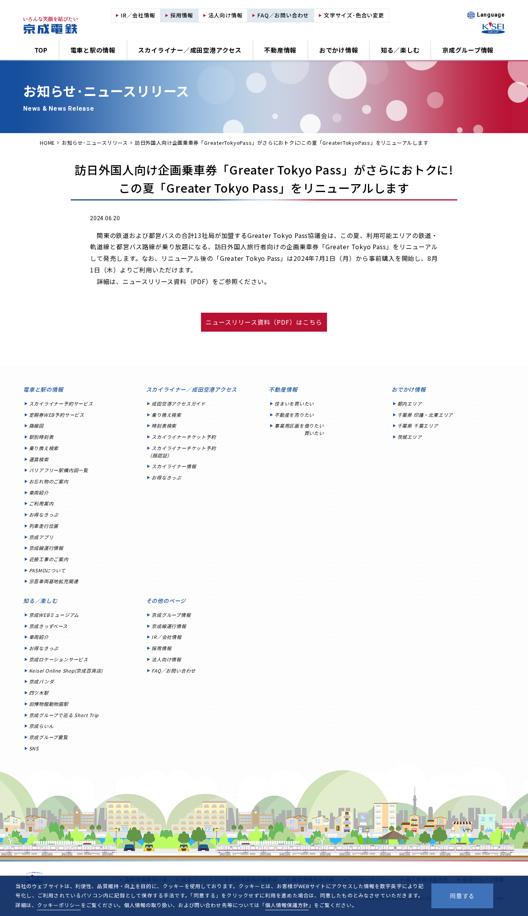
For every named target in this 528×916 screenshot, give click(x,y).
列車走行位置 (44, 525)
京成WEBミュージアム (54, 614)
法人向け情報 (166, 659)
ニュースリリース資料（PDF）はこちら (264, 322)
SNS (34, 748)
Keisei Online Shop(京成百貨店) (66, 670)
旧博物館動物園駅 (48, 703)
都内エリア (409, 403)
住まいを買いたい (294, 403)
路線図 (36, 425)
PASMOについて (47, 570)
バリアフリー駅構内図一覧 (58, 470)
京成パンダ (41, 681)
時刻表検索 (164, 425)
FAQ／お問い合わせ (174, 670)
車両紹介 (39, 492)
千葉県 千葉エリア (417, 425)
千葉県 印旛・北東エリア (425, 414)
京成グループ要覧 (48, 737)
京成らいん (41, 726)
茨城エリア (409, 436)
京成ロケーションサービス (58, 659)
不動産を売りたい (294, 414)
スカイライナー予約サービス (61, 403)
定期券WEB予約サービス (56, 414)
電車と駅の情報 (93, 50)
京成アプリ (41, 537)
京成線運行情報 (46, 547)
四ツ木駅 (39, 692)
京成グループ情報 (468, 50)
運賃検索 (39, 459)
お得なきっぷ (44, 514)
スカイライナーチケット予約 (184, 436)
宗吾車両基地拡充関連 (53, 581)
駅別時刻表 (41, 436)
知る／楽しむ (400, 50)
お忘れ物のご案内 (48, 481)
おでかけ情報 (338, 50)
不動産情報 (280, 50)
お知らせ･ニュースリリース (95, 142)
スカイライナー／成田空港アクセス (190, 50)
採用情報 (161, 648)
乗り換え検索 (44, 448)
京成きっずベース (48, 626)
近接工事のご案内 (48, 559)
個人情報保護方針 (286, 905)
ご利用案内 (41, 503)
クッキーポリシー (58, 905)
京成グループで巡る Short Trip (64, 715)
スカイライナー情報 (174, 466)
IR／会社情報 (166, 636)
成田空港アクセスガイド (179, 403)
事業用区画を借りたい (299, 429)
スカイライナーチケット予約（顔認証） (181, 452)
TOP (41, 50)
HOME (47, 142)
